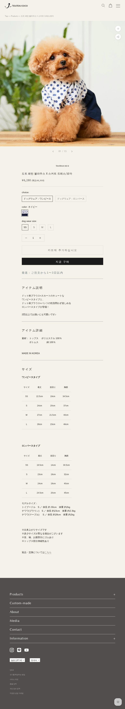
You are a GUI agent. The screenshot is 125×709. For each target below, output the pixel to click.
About (14, 612)
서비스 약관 (14, 679)
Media (15, 621)
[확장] (118, 29)
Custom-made (20, 603)
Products (14, 16)
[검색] (103, 6)
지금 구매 (62, 261)
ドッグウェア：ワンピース (37, 198)
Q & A (12, 670)
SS (25, 227)
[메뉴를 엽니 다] (118, 5)
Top (6, 16)
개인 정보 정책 (15, 688)
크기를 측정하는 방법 (17, 674)
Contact (16, 629)
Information (19, 638)
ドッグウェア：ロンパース (70, 198)
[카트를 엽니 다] (110, 6)
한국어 (34, 660)
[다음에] (71, 151)
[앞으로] (53, 151)
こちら (48, 552)
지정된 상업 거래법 (16, 693)
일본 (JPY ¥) (16, 660)
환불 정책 (13, 684)
